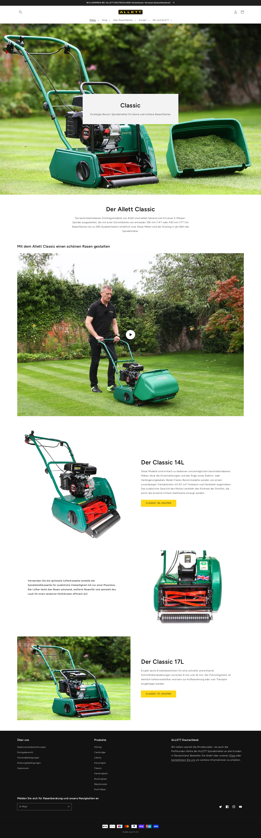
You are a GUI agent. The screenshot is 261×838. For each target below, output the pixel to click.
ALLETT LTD (133, 832)
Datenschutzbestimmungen (31, 747)
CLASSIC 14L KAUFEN (158, 503)
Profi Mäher (100, 789)
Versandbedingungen (28, 757)
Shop (232, 755)
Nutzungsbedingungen (29, 763)
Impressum (23, 768)
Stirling (98, 747)
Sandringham (101, 773)
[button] (20, 12)
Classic (98, 768)
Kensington (100, 763)
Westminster (100, 784)
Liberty (97, 757)
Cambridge (99, 752)
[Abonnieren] (68, 806)
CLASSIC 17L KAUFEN (158, 693)
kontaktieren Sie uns (183, 759)
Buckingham (100, 779)
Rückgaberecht (25, 752)
